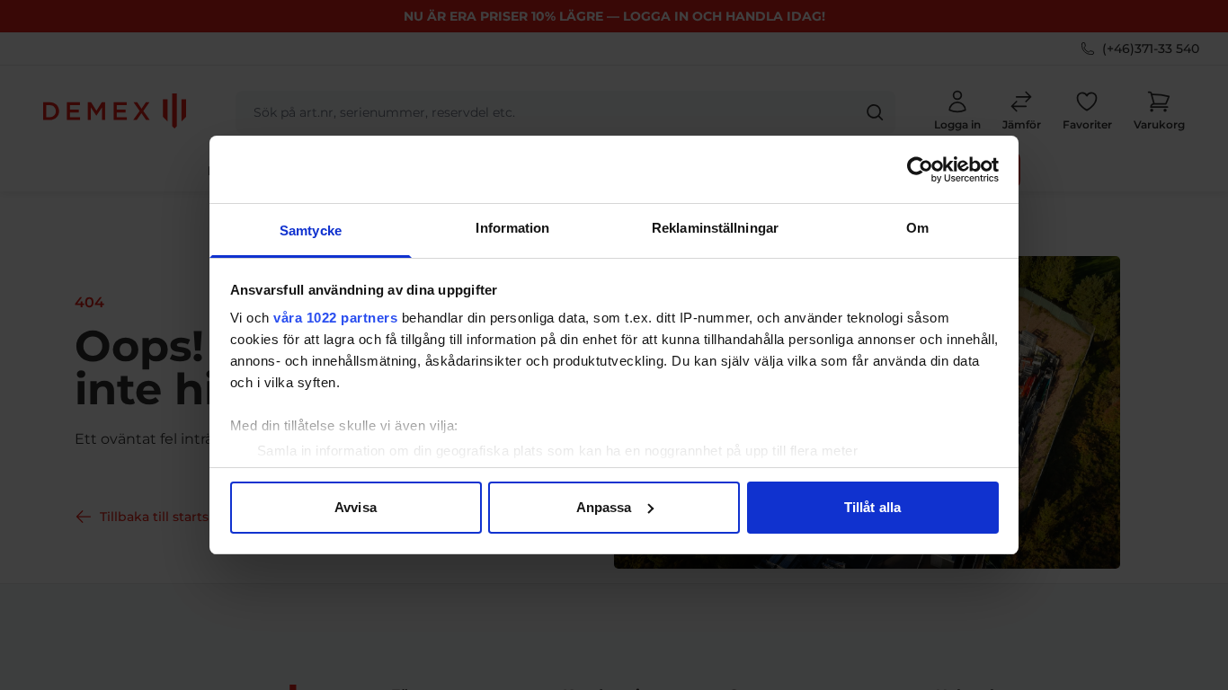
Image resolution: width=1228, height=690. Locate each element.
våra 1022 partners (335, 317)
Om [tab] (917, 227)
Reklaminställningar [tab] (715, 227)
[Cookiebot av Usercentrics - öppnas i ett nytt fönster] (920, 169)
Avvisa (355, 507)
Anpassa (604, 507)
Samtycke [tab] (311, 230)
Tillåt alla (872, 507)
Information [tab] (512, 227)
